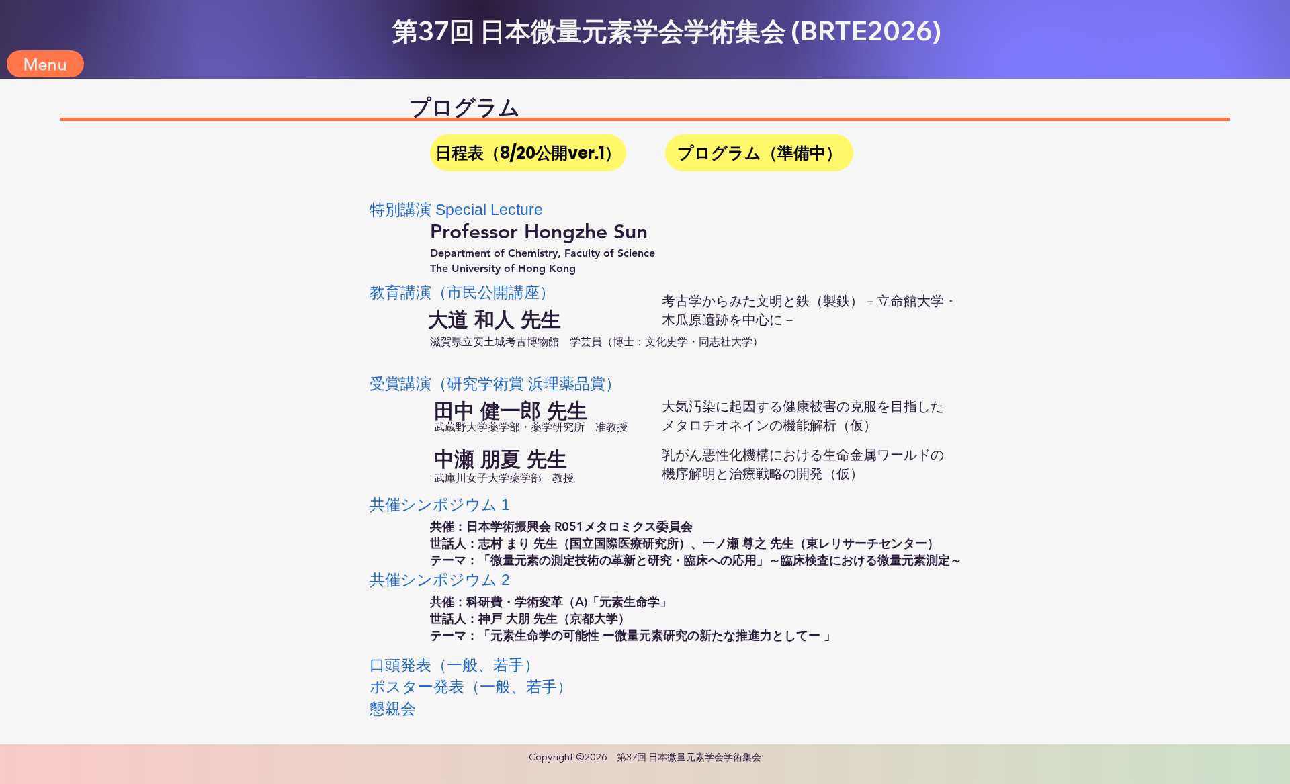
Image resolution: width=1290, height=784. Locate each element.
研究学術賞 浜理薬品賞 (526, 383)
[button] (45, 63)
